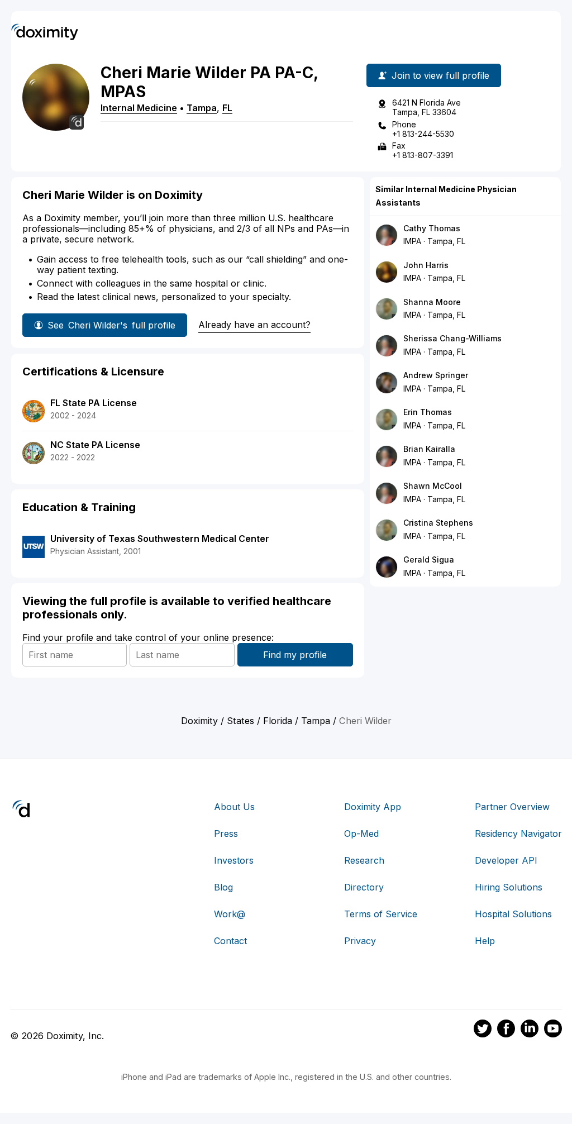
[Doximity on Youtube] (553, 1030)
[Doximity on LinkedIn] (529, 1030)
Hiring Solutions (508, 887)
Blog (223, 887)
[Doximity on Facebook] (506, 1030)
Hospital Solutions (513, 914)
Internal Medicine (139, 107)
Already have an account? (254, 324)
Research (364, 860)
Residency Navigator (518, 833)
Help (485, 940)
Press (226, 833)
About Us (234, 806)
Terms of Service (380, 914)
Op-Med (361, 833)
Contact (230, 940)
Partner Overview (512, 806)
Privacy (360, 940)
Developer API (506, 860)
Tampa (202, 107)
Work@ (229, 914)
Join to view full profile (440, 75)
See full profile (111, 325)
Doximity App (372, 806)
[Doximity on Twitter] (483, 1030)
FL (227, 107)
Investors (234, 860)
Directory (364, 887)
